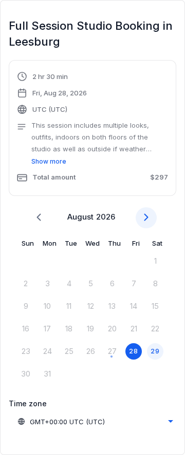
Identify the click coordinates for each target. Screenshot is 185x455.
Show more (48, 161)
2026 (105, 217)
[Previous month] (38, 217)
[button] (92, 129)
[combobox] (95, 421)
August (80, 217)
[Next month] (146, 217)
